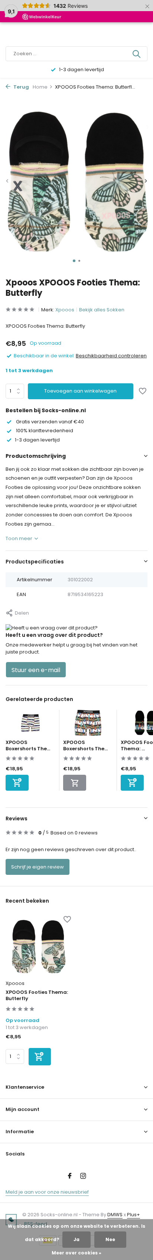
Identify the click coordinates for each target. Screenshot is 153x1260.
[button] (74, 260)
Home (40, 86)
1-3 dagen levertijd (37, 439)
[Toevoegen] (17, 783)
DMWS (115, 1214)
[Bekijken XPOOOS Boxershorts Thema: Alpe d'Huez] (30, 725)
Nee (110, 1239)
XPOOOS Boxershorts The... (28, 745)
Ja (76, 1239)
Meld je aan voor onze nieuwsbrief (47, 1191)
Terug (20, 86)
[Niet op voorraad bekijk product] (74, 783)
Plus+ (133, 1214)
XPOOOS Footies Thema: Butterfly (37, 995)
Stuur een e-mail (36, 670)
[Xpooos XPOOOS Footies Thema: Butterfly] (38, 946)
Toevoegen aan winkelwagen (80, 390)
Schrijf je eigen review (37, 866)
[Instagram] (83, 1176)
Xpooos (64, 309)
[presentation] (7, 181)
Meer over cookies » (76, 1253)
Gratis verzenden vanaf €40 (49, 421)
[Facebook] (70, 1176)
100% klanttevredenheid (44, 430)
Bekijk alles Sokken (101, 309)
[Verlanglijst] (142, 391)
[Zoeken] (137, 53)
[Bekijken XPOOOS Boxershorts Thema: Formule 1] (88, 725)
